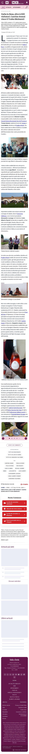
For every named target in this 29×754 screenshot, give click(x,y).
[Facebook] (5, 674)
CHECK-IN (14, 690)
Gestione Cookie (22, 707)
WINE (8, 487)
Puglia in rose (20, 463)
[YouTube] (19, 674)
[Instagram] (13, 674)
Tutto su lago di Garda (14, 454)
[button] (27, 2)
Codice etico (23, 709)
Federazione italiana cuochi (17, 412)
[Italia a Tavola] (14, 2)
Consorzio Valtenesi (14, 478)
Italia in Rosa (10, 465)
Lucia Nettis (12, 470)
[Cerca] (26, 7)
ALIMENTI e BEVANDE (14, 699)
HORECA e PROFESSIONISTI (14, 692)
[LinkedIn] (10, 674)
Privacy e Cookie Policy (21, 705)
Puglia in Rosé (20, 125)
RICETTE (14, 694)
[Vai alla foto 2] (11, 438)
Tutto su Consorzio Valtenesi (14, 457)
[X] (8, 674)
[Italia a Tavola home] (14, 660)
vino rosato (19, 465)
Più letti (4, 718)
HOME (3, 487)
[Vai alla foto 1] (9, 438)
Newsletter (5, 712)
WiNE (3, 7)
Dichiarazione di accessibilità (23, 714)
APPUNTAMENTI (17, 7)
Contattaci (5, 716)
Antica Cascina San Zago (14, 410)
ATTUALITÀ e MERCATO (14, 683)
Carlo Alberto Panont (14, 476)
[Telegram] (16, 674)
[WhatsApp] (21, 674)
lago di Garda (9, 468)
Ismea (24, 123)
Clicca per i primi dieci (14, 581)
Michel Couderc (19, 468)
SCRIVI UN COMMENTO (14, 445)
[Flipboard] (24, 674)
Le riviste (4, 709)
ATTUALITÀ (8, 7)
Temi (3, 707)
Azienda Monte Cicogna (18, 414)
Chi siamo (4, 714)
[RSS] (14, 677)
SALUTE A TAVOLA (14, 697)
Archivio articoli (6, 705)
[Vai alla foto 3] (14, 438)
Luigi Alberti (22, 470)
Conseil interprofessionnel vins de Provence (14, 121)
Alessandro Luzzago (14, 473)
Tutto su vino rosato (14, 452)
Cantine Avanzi (9, 463)
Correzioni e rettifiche (21, 712)
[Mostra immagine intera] (25, 434)
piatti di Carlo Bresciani (15, 408)
